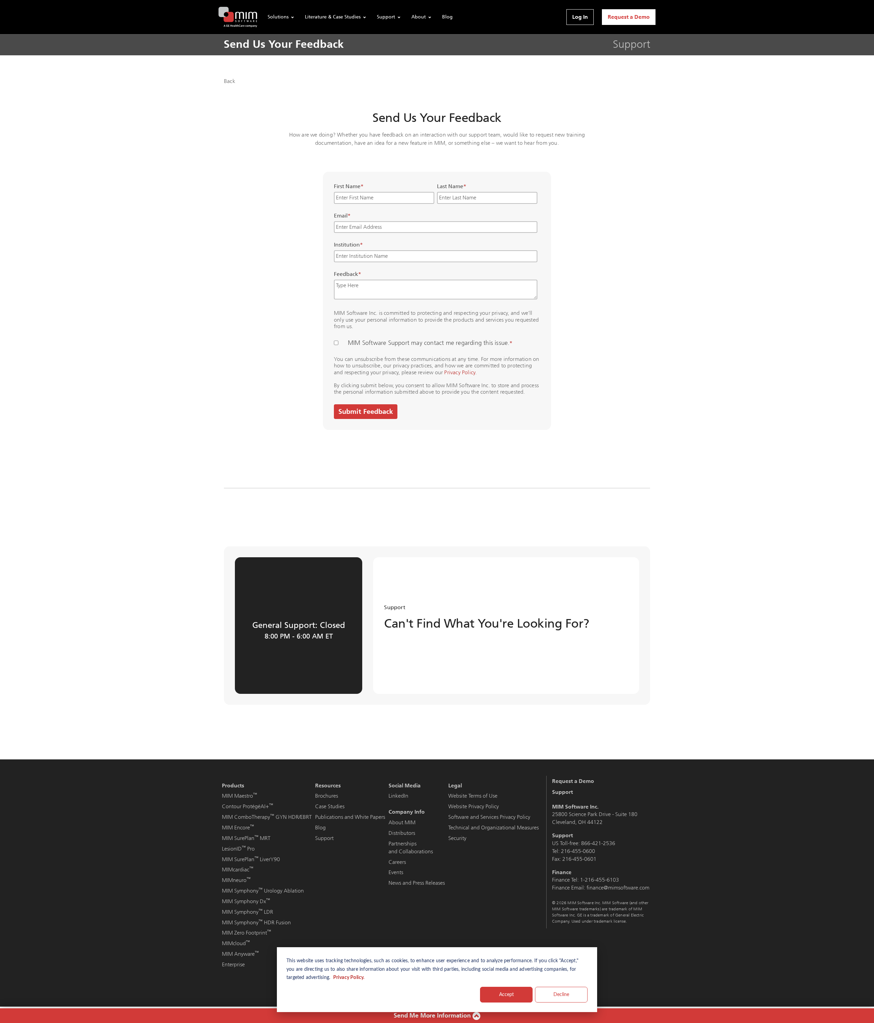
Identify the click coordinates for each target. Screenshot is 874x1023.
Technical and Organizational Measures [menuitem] (493, 827)
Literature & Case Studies (333, 17)
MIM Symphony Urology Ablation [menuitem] (263, 890)
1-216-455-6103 (599, 880)
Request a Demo (629, 17)
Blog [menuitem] (320, 827)
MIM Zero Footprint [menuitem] (246, 932)
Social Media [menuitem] (405, 785)
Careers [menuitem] (397, 862)
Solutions (278, 17)
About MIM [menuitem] (402, 822)
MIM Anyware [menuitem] (240, 954)
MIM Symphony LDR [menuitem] (247, 912)
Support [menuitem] (324, 838)
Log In (580, 17)
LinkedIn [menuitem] (398, 796)
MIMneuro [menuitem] (236, 880)
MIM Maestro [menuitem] (239, 796)
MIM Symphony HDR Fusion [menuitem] (256, 922)
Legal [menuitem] (455, 785)
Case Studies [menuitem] (329, 806)
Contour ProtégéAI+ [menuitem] (247, 806)
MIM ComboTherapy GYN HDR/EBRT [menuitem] (267, 817)
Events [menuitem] (396, 872)
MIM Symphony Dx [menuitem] (246, 901)
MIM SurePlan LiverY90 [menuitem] (251, 859)
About (418, 17)
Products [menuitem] (233, 785)
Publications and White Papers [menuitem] (350, 817)
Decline (561, 994)
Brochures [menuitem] (326, 796)
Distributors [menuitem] (402, 833)
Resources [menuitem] (328, 785)
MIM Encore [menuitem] (238, 827)
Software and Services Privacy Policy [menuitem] (489, 817)
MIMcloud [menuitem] (236, 943)
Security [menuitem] (457, 838)
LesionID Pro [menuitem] (238, 848)
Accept (506, 994)
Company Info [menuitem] (407, 812)
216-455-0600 (578, 851)
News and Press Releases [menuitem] (417, 883)
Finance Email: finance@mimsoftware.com (600, 887)
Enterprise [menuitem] (233, 964)
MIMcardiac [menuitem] (237, 869)
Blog (447, 17)
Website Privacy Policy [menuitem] (473, 806)
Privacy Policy (459, 372)
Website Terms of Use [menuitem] (472, 796)
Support (386, 17)
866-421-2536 (598, 843)
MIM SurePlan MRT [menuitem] (246, 838)
